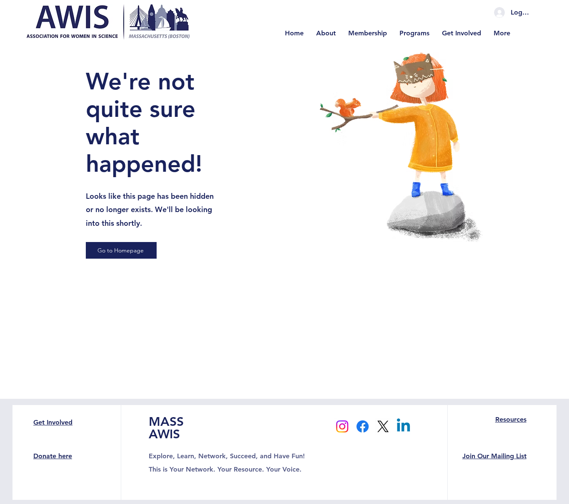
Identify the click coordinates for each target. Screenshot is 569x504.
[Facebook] (362, 426)
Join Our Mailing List (494, 456)
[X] (383, 426)
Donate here (52, 456)
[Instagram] (342, 426)
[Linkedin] (403, 426)
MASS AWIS (166, 428)
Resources (511, 419)
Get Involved (52, 422)
